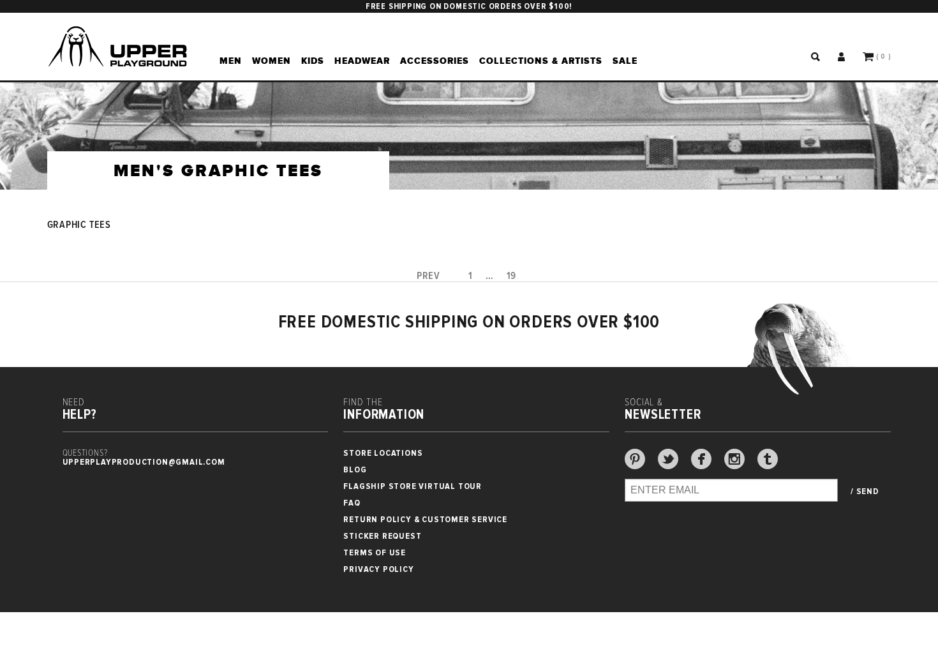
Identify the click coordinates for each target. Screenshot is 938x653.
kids (312, 61)
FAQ (351, 502)
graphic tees (79, 225)
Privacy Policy (378, 569)
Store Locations (382, 452)
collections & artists (540, 61)
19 (512, 276)
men (231, 61)
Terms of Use (374, 552)
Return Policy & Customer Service (425, 519)
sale (625, 61)
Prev (428, 276)
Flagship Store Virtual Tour (412, 486)
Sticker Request (382, 535)
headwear (362, 61)
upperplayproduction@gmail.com (144, 461)
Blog (354, 469)
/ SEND (865, 491)
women (271, 61)
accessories (434, 61)
